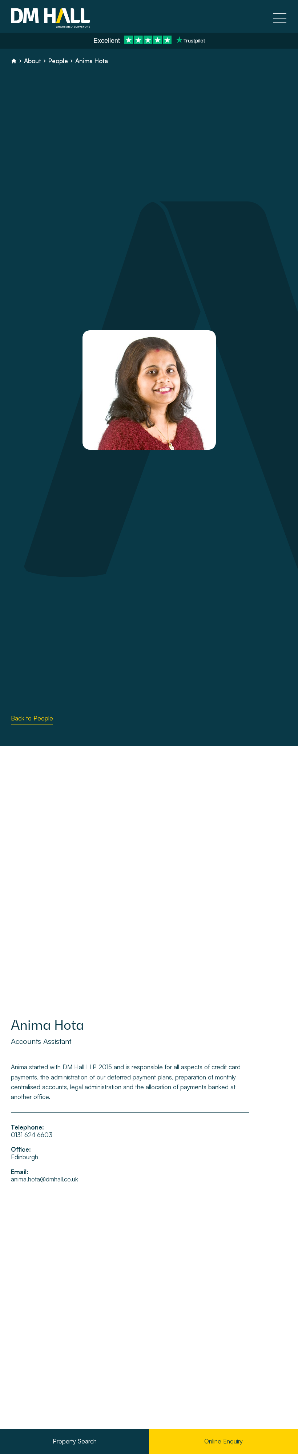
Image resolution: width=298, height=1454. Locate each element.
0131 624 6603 (31, 1135)
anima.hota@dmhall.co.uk (44, 1179)
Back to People (32, 718)
